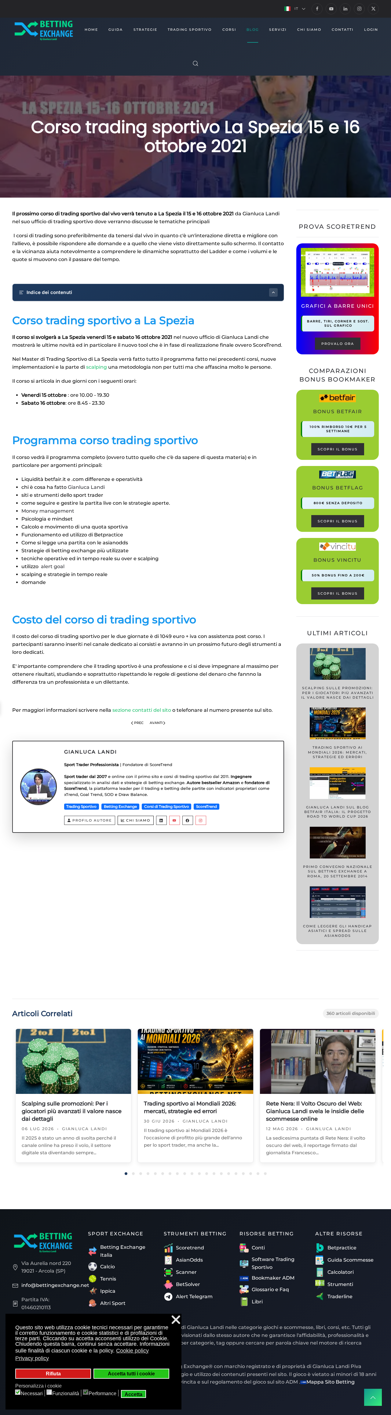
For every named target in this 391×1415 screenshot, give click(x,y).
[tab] (126, 1173)
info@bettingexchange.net (55, 1285)
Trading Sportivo (190, 29)
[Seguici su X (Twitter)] (373, 8)
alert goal (52, 566)
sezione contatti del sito (141, 710)
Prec (139, 723)
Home (91, 29)
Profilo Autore (92, 820)
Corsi (229, 29)
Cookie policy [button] (132, 1351)
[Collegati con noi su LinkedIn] (345, 8)
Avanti (156, 723)
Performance (102, 1393)
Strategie (145, 29)
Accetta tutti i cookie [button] (131, 1373)
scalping (96, 367)
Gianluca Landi (86, 487)
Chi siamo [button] (309, 29)
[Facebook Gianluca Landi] (187, 820)
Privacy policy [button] (32, 1358)
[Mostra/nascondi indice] (273, 292)
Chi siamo (138, 820)
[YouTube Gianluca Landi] (174, 820)
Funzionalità (65, 1393)
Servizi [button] (278, 29)
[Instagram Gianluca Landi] (201, 820)
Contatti (342, 29)
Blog (253, 29)
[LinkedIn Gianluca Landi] (161, 820)
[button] (294, 9)
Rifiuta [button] (53, 1373)
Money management (48, 511)
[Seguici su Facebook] (317, 8)
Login (371, 29)
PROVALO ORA (337, 344)
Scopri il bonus (338, 449)
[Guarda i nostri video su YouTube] (331, 8)
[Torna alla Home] (43, 30)
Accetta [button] (133, 1394)
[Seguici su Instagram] (359, 8)
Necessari (32, 1393)
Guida (115, 29)
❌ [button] (176, 1320)
